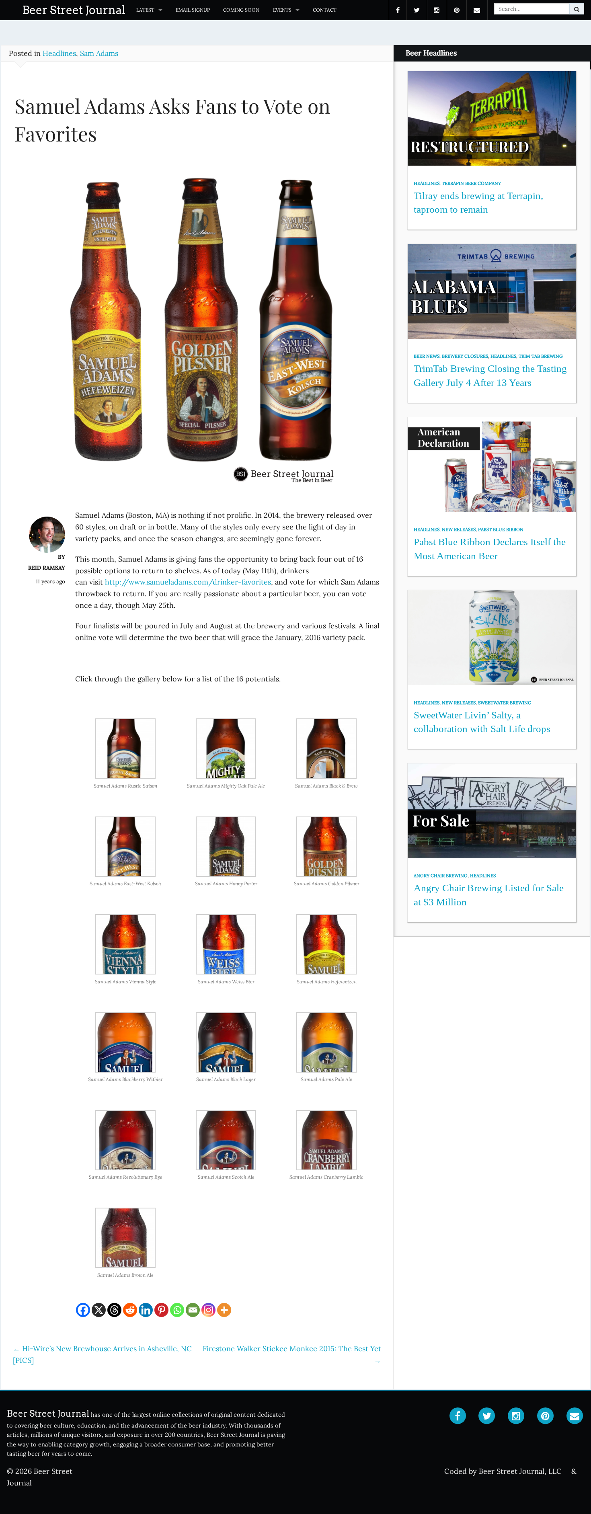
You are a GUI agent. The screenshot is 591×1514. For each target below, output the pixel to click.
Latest (145, 10)
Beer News (426, 356)
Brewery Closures (465, 356)
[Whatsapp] (177, 1310)
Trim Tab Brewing (541, 356)
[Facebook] (83, 1310)
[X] (99, 1310)
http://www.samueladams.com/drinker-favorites (188, 582)
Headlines (59, 53)
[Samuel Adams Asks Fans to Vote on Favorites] (197, 332)
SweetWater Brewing (504, 703)
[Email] (193, 1310)
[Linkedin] (146, 1310)
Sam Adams (99, 53)
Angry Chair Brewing (441, 875)
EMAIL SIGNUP (193, 10)
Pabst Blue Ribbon (500, 529)
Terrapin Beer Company (471, 183)
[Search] (576, 8)
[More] (224, 1310)
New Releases (459, 529)
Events (282, 10)
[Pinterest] (161, 1310)
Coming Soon (241, 10)
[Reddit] (130, 1310)
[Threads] (114, 1310)
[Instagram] (208, 1310)
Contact (325, 10)
